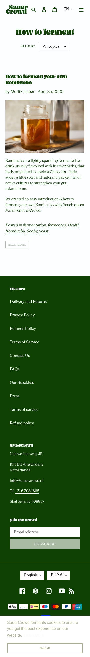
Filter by (28, 46)
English (30, 575)
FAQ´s (15, 369)
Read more (17, 244)
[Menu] (81, 9)
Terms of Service (24, 342)
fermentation (34, 225)
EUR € (57, 575)
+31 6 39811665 (27, 490)
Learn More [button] (34, 635)
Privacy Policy (22, 315)
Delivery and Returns (28, 301)
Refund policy (22, 423)
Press (15, 396)
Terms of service (24, 409)
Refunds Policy (23, 328)
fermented (57, 225)
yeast (43, 231)
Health (74, 225)
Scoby (31, 231)
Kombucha (15, 231)
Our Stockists (22, 382)
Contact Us (20, 355)
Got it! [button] (45, 648)
